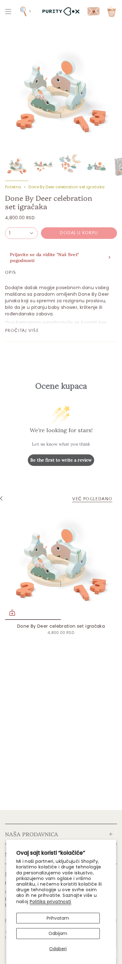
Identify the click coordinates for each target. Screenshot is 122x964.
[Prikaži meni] (8, 11)
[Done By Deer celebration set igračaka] (61, 564)
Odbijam (57, 933)
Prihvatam (58, 918)
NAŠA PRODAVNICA (31, 834)
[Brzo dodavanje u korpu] (12, 612)
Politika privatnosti (50, 901)
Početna (13, 187)
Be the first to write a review (61, 460)
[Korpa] (111, 11)
